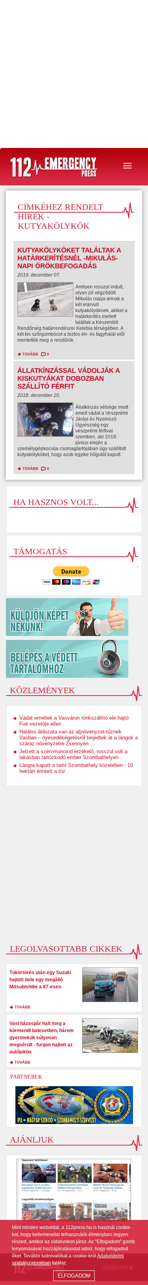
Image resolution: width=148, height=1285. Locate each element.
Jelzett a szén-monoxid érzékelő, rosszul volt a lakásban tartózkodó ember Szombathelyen (73, 754)
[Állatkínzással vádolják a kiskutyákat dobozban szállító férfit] (45, 421)
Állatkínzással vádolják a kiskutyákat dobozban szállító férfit (68, 378)
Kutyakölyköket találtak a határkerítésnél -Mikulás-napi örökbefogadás (69, 258)
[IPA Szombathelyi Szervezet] (74, 1105)
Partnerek (26, 1077)
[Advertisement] (74, 74)
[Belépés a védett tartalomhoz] (74, 659)
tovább (30, 354)
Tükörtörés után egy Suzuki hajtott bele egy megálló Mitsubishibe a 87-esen (40, 979)
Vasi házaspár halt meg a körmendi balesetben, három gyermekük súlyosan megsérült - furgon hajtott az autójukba (41, 1038)
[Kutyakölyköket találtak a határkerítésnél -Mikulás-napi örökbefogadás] (45, 301)
